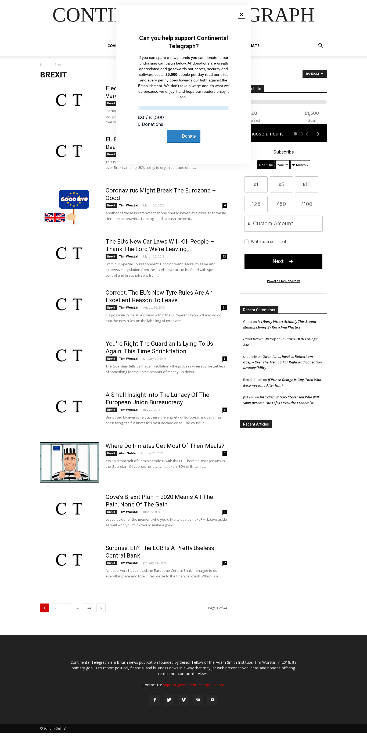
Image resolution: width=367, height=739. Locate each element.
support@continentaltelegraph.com (193, 684)
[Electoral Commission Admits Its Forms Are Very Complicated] (69, 105)
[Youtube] (212, 700)
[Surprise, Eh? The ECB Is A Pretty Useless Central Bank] (69, 564)
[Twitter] (169, 700)
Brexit (111, 103)
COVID (113, 45)
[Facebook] (154, 700)
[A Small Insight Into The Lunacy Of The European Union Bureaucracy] (69, 411)
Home (44, 64)
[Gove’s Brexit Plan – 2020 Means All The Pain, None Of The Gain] (69, 513)
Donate (251, 45)
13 (224, 256)
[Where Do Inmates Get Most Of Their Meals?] (69, 462)
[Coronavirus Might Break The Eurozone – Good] (68, 207)
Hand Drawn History (259, 339)
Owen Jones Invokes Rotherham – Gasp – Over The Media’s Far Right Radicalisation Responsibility (282, 362)
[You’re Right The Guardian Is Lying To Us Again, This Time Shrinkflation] (69, 360)
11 (224, 307)
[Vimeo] (183, 700)
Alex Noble (127, 453)
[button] (320, 46)
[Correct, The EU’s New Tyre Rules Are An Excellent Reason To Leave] (69, 309)
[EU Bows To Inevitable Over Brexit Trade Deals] (69, 156)
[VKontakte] (198, 700)
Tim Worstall (129, 205)
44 (89, 608)
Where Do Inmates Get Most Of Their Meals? (165, 445)
